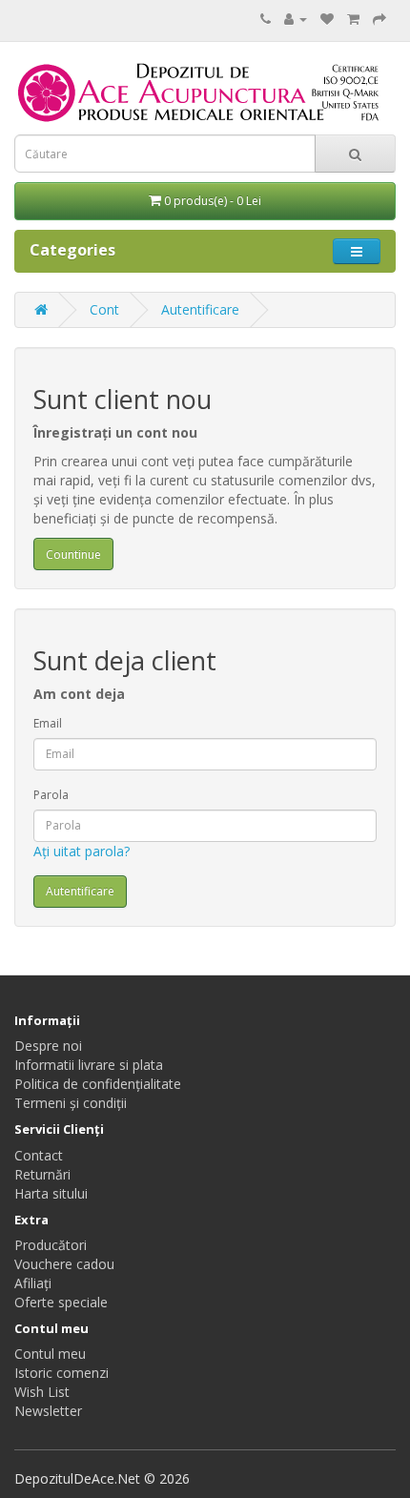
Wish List (42, 1392)
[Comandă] (379, 19)
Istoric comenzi (61, 1373)
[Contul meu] (295, 19)
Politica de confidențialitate (97, 1084)
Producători (50, 1245)
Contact (38, 1155)
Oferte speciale (61, 1302)
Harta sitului (51, 1193)
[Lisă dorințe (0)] (327, 19)
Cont (104, 309)
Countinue (73, 554)
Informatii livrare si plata (88, 1065)
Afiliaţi (32, 1283)
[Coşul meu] (353, 19)
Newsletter (48, 1411)
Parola (51, 795)
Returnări (42, 1174)
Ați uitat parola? (81, 851)
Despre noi (48, 1045)
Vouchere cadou (64, 1264)
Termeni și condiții (70, 1103)
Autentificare (200, 309)
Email (47, 723)
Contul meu (50, 1353)
